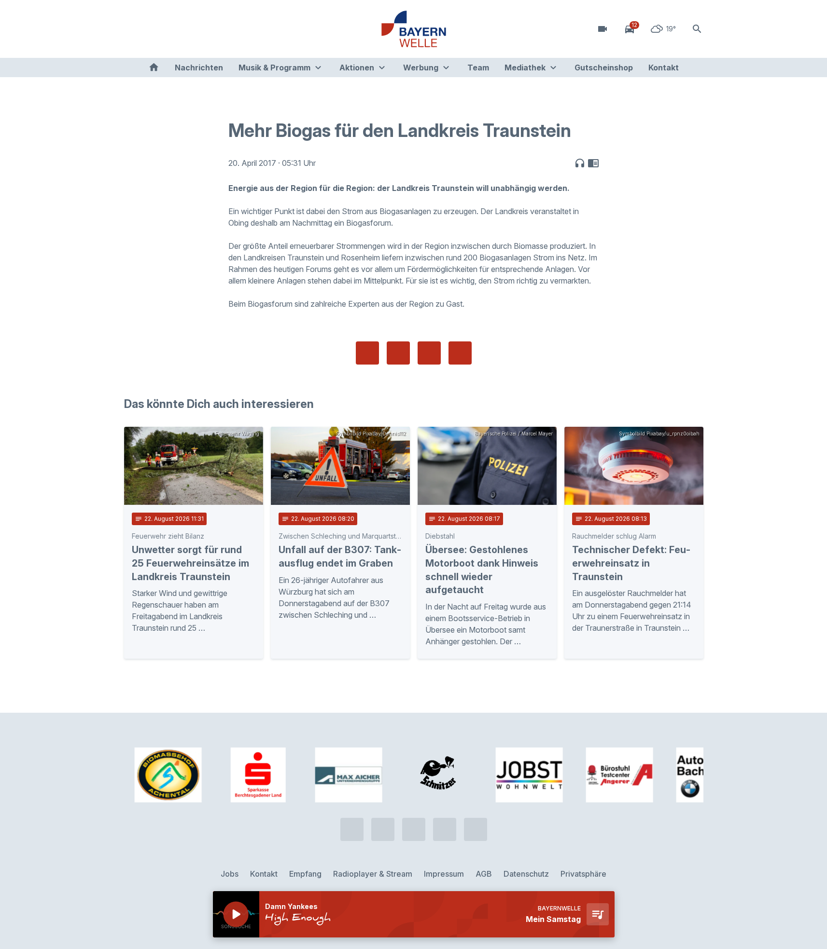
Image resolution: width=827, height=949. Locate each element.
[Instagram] (191, 29)
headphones (580, 163)
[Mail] (211, 29)
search (697, 29)
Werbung (420, 67)
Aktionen (356, 67)
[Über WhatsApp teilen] (429, 353)
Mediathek (525, 67)
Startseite (153, 67)
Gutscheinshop (604, 67)
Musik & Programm (274, 67)
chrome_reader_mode (593, 163)
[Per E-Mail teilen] (460, 353)
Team (478, 67)
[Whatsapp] (153, 29)
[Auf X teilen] (398, 353)
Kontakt (663, 67)
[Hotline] (133, 29)
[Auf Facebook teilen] (367, 353)
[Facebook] (172, 29)
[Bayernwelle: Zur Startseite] (413, 29)
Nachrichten (199, 67)
